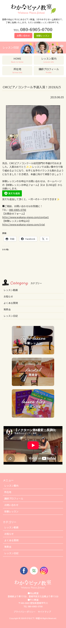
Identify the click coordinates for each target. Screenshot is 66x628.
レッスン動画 (11, 290)
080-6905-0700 (17, 210)
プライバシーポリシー (25, 611)
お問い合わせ (23, 35)
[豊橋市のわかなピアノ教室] (33, 14)
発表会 (7, 309)
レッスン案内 (11, 485)
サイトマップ (44, 611)
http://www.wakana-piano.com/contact (25, 217)
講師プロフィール (13, 498)
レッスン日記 (11, 315)
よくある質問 (11, 303)
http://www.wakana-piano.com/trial (23, 224)
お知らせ (8, 296)
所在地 (7, 492)
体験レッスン (42, 35)
